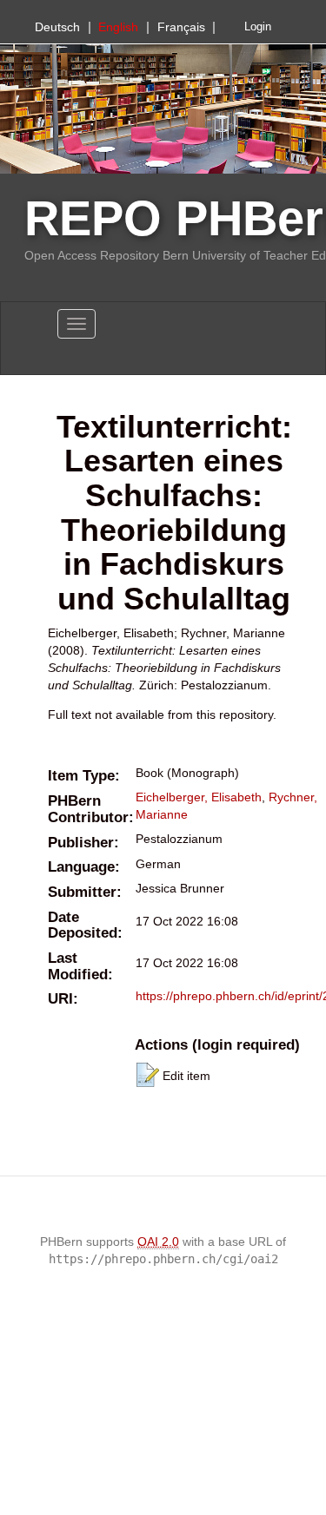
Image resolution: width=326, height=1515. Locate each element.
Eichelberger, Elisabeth (199, 797)
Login (257, 27)
